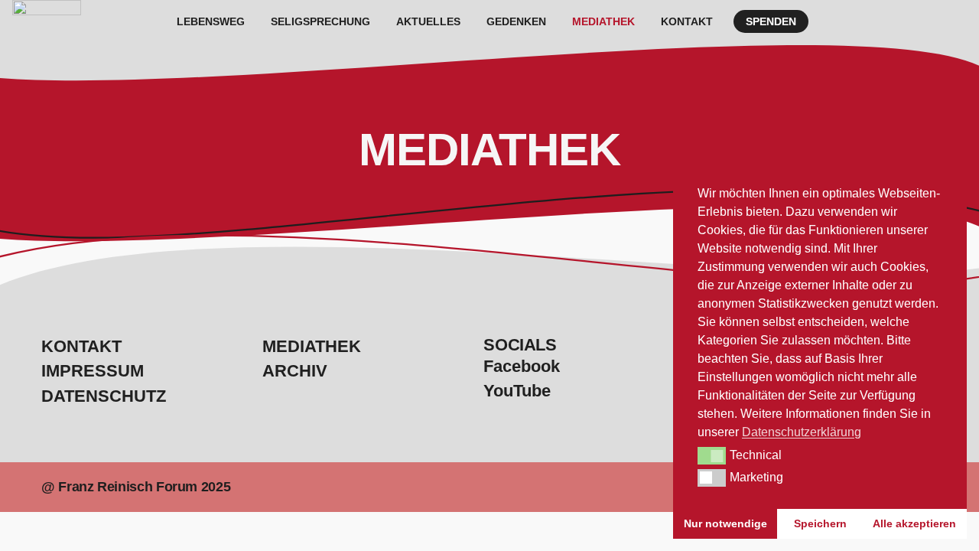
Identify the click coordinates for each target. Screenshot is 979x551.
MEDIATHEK (603, 21)
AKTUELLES (428, 21)
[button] (712, 455)
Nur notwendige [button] (725, 523)
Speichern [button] (820, 523)
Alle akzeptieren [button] (914, 523)
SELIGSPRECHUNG (320, 21)
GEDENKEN (516, 21)
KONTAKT (687, 21)
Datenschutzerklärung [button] (801, 432)
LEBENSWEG (211, 21)
